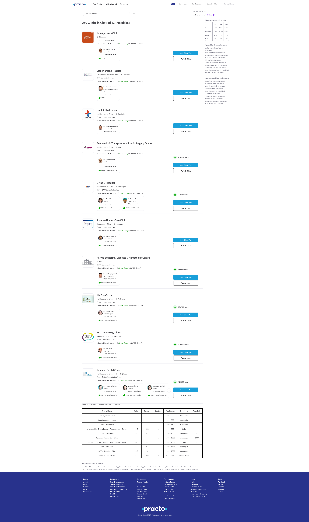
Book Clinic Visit (185, 53)
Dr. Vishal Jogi (107, 348)
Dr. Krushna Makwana (110, 126)
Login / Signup (229, 4)
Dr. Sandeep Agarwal (110, 274)
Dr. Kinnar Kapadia (109, 159)
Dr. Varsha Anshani (159, 386)
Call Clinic (187, 59)
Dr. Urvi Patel (107, 199)
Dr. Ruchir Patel (133, 199)
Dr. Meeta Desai (108, 311)
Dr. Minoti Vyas (133, 386)
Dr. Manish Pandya (109, 49)
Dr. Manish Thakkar (109, 236)
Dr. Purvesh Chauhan (110, 386)
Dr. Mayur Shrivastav (110, 87)
